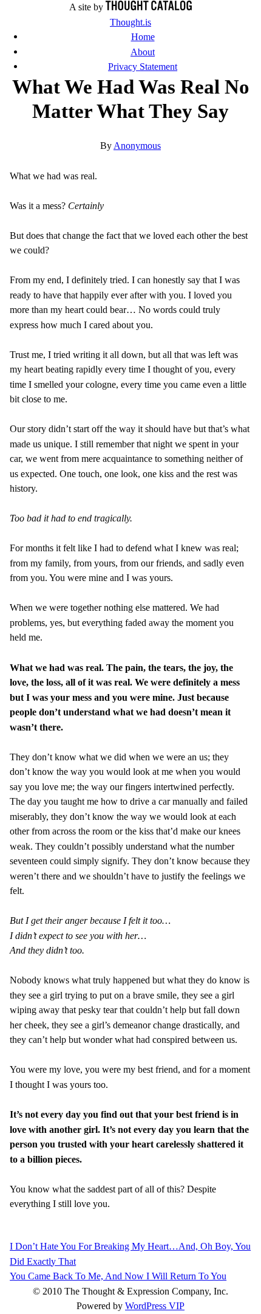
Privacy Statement (142, 66)
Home (143, 37)
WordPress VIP (155, 1306)
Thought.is (130, 22)
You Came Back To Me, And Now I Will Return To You (118, 1276)
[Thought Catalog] (149, 7)
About (142, 52)
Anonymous (137, 145)
